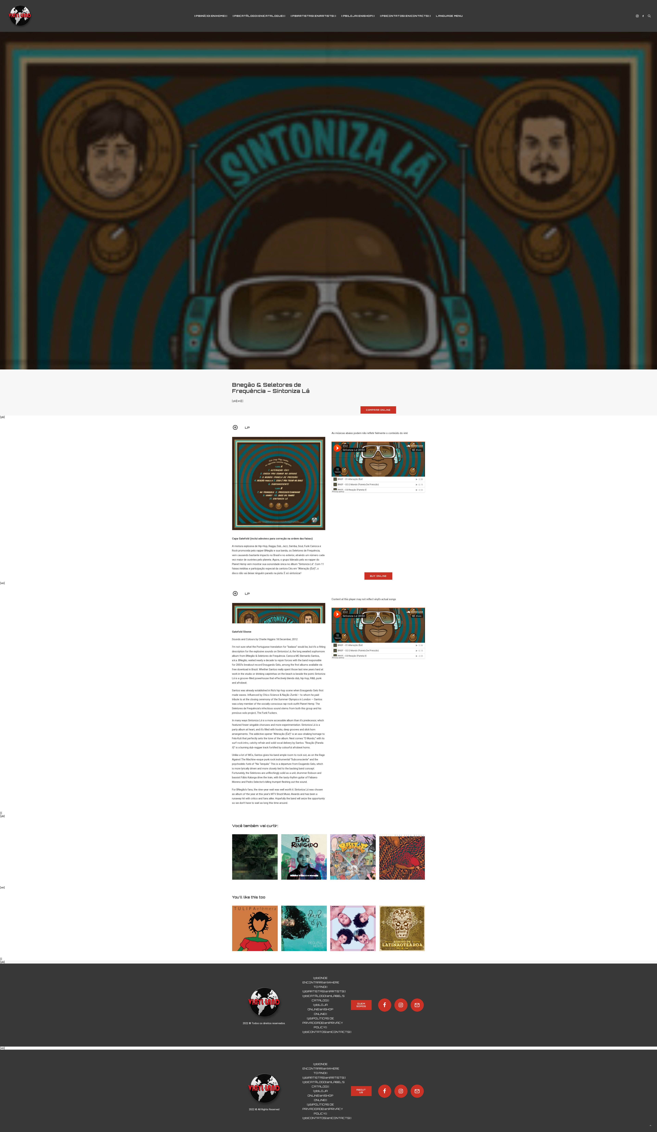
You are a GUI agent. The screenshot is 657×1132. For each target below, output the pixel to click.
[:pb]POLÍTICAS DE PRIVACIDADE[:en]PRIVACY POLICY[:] (322, 1106)
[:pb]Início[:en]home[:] (210, 15)
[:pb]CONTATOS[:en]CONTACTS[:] (326, 1115)
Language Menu (449, 15)
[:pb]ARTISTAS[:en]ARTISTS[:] (324, 1074)
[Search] (648, 16)
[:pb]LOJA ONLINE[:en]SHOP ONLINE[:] (320, 1092)
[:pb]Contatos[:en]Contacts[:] (405, 15)
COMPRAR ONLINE (378, 493)
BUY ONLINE (378, 659)
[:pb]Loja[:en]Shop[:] (358, 15)
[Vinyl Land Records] (19, 16)
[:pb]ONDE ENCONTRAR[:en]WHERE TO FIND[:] (320, 1066)
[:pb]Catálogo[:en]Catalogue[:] (259, 15)
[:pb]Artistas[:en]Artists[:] (313, 15)
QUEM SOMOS (361, 1088)
